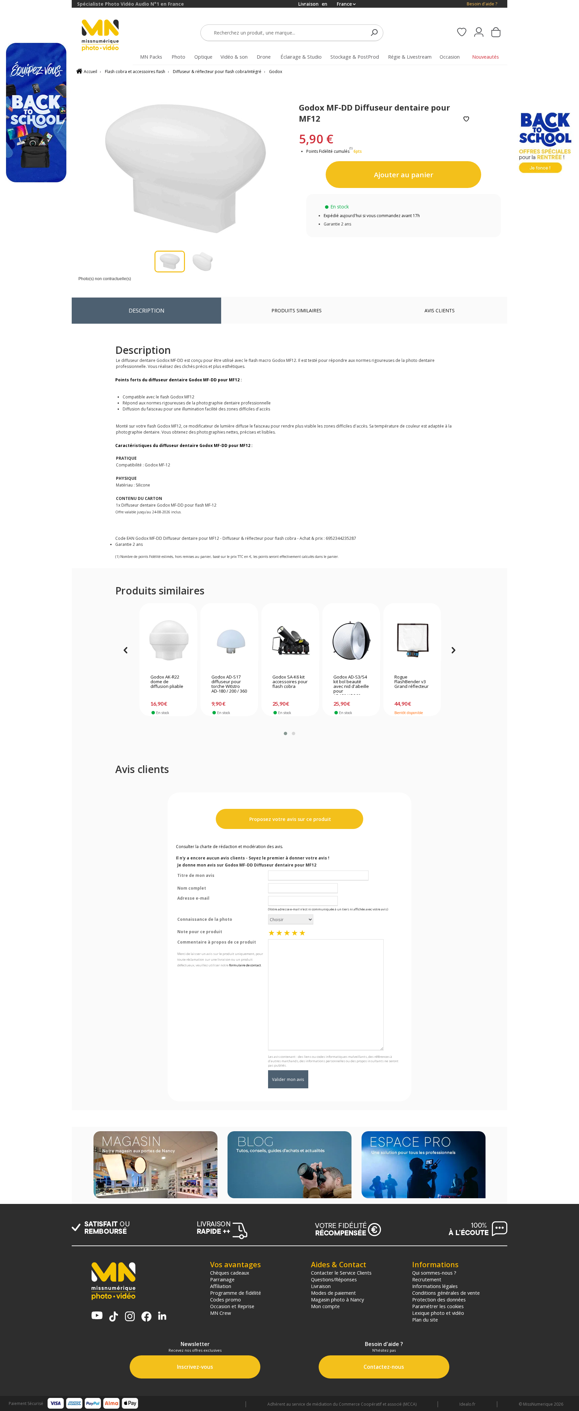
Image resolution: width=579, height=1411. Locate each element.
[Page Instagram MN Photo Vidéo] (130, 1317)
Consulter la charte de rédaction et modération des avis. (229, 846)
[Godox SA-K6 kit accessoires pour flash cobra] (290, 640)
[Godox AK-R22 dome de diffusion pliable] (168, 640)
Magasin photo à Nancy (337, 1299)
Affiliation (220, 1286)
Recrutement (426, 1279)
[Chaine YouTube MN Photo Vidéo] (97, 1316)
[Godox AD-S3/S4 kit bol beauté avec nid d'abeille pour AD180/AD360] (351, 640)
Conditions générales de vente (446, 1292)
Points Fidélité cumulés (327, 151)
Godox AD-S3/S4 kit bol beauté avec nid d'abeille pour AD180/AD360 (351, 685)
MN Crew (220, 1312)
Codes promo (225, 1299)
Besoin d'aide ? (482, 4)
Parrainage (222, 1279)
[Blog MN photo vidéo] (289, 1165)
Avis (440, 310)
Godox (275, 71)
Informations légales (435, 1286)
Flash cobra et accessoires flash (135, 71)
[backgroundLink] (36, 705)
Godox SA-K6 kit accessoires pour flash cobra (290, 682)
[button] (285, 733)
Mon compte (325, 1306)
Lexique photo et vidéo (438, 1312)
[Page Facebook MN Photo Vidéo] (146, 1317)
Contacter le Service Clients (341, 1272)
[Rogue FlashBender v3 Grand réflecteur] (412, 640)
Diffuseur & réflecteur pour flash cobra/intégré (217, 71)
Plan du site (425, 1319)
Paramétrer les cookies (438, 1306)
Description (147, 310)
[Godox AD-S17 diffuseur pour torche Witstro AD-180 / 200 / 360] (229, 640)
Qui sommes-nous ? (434, 1272)
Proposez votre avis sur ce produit (289, 819)
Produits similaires (296, 310)
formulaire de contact (245, 965)
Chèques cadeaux (229, 1272)
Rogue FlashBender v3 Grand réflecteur (411, 682)
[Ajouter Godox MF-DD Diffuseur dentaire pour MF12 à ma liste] (466, 119)
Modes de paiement (333, 1292)
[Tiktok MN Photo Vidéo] (113, 1317)
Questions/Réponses (334, 1279)
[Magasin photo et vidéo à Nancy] (155, 1165)
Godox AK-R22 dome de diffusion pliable (166, 682)
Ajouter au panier (403, 174)
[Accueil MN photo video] (108, 36)
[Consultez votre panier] (496, 33)
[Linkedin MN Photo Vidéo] (162, 1316)
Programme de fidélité (235, 1292)
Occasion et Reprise (232, 1306)
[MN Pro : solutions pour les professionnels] (424, 1165)
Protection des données (439, 1299)
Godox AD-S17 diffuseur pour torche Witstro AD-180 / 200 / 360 (229, 684)
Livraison (321, 1286)
